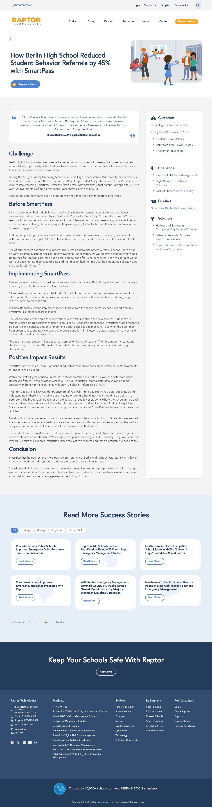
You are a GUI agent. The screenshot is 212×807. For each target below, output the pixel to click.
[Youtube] (30, 742)
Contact (163, 21)
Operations (121, 731)
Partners (109, 21)
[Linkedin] (24, 742)
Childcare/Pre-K (154, 726)
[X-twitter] (18, 742)
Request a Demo (186, 21)
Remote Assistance (185, 726)
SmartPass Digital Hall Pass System (173, 208)
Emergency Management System (42, 530)
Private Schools (154, 712)
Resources (128, 21)
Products (73, 21)
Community (181, 5)
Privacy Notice (137, 802)
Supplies (165, 5)
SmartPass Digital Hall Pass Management (74, 735)
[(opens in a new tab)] (41, 554)
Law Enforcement (124, 726)
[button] (198, 5)
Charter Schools (154, 716)
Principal (120, 716)
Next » (60, 622)
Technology (121, 735)
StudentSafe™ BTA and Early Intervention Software (80, 712)
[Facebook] (12, 742)
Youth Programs (154, 721)
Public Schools (153, 707)
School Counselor (124, 707)
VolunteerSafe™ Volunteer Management (74, 731)
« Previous (18, 622)
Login (136, 5)
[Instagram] (35, 742)
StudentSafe (75, 530)
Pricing (91, 21)
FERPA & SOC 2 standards (139, 788)
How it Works (60, 707)
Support (148, 5)
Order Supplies (183, 712)
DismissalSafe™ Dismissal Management (74, 745)
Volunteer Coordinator (127, 740)
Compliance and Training (66, 726)
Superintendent (123, 712)
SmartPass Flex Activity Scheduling (71, 740)
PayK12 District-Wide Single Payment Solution (77, 750)
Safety (118, 721)
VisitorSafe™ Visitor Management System (75, 716)
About (146, 21)
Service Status (182, 721)
